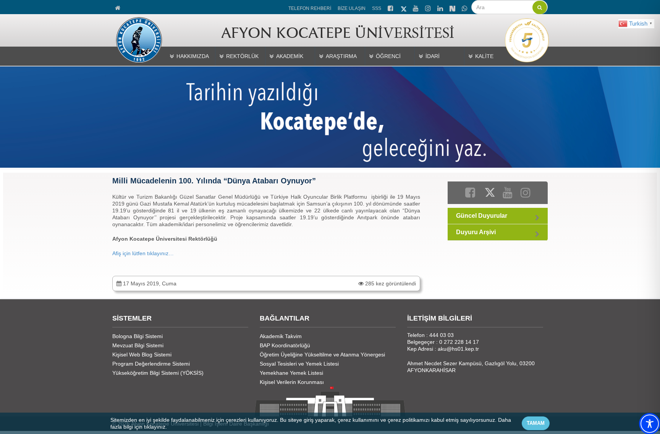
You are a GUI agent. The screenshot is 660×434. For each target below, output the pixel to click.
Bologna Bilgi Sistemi (137, 336)
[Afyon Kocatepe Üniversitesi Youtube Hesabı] (416, 7)
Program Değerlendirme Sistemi (151, 364)
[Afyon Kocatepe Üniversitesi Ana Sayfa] (118, 7)
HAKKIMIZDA (192, 56)
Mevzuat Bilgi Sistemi (137, 345)
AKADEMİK (289, 56)
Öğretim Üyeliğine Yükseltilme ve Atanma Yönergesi (322, 354)
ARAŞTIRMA (341, 56)
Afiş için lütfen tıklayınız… (143, 253)
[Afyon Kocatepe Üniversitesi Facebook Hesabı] (391, 7)
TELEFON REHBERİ (309, 8)
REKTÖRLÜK (242, 56)
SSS (376, 8)
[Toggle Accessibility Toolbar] (650, 424)
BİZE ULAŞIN (352, 8)
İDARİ (432, 56)
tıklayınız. (155, 427)
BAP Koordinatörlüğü (285, 345)
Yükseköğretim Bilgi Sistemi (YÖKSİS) (158, 373)
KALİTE (484, 56)
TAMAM (536, 423)
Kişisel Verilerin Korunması (292, 382)
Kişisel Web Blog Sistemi (141, 354)
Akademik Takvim (281, 336)
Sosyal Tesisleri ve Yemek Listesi (299, 364)
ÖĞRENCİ (388, 56)
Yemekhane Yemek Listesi (291, 373)
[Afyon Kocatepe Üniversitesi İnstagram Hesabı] (428, 7)
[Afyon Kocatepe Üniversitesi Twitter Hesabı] (403, 7)
